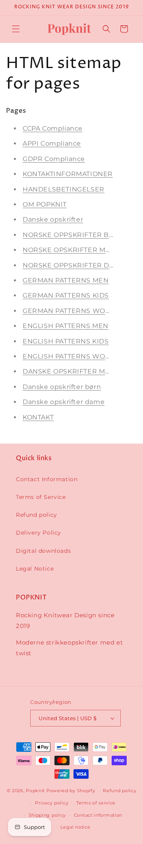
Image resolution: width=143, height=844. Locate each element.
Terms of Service (41, 497)
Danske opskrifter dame (63, 402)
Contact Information (46, 479)
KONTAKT (38, 417)
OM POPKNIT (45, 204)
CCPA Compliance (53, 128)
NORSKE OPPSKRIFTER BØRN (74, 235)
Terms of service (96, 803)
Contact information (98, 815)
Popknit (35, 790)
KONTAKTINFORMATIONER (68, 174)
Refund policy (36, 514)
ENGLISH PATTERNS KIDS (66, 341)
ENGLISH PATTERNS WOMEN (72, 356)
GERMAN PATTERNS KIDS (66, 295)
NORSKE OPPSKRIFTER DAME (74, 265)
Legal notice (75, 827)
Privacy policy (51, 803)
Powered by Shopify (70, 790)
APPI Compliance (52, 143)
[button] (16, 29)
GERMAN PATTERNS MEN (65, 280)
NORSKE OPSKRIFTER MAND (72, 250)
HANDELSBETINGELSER (63, 189)
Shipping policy (47, 815)
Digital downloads (43, 550)
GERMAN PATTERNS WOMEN (72, 311)
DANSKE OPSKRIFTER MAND (71, 371)
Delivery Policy (38, 532)
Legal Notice (35, 568)
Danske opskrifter (53, 219)
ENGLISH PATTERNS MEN (65, 326)
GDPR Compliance (54, 159)
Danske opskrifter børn (62, 387)
